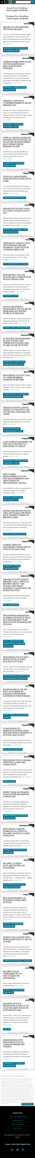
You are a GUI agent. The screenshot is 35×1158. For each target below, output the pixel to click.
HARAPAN (16, 463)
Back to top (18, 1128)
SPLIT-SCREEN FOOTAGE (9, 163)
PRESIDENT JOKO (20, 643)
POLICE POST (6, 229)
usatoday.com (28, 24)
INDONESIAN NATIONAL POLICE (10, 232)
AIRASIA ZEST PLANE (18, 124)
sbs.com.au (29, 686)
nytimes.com (29, 205)
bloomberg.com (27, 58)
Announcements (17, 1120)
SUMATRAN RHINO (8, 460)
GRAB (5, 264)
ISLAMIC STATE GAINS (8, 852)
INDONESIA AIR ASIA (14, 604)
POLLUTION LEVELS (19, 1063)
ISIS (17, 499)
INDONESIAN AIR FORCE (19, 361)
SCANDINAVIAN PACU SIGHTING (10, 197)
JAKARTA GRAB (24, 264)
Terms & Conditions (17, 1124)
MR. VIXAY (15, 295)
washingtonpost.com (26, 825)
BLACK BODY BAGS (23, 815)
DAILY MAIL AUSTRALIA (16, 960)
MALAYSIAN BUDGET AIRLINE (10, 431)
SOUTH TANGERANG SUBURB (10, 678)
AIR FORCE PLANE (27, 960)
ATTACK (25, 229)
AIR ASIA (6, 604)
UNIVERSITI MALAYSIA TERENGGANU (12, 887)
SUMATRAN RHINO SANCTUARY (20, 460)
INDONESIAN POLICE (22, 678)
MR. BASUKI (6, 327)
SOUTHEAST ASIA (7, 87)
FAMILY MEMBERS (8, 124)
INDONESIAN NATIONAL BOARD (10, 815)
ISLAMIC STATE (7, 497)
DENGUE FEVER (22, 533)
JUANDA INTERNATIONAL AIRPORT (11, 50)
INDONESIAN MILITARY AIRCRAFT (11, 364)
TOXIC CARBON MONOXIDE (9, 1065)
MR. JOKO (13, 327)
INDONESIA (17, 565)
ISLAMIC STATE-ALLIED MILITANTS (19, 849)
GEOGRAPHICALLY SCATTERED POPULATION (13, 396)
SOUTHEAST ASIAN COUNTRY (10, 394)
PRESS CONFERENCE (8, 361)
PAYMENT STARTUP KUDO (13, 264)
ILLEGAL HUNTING (21, 884)
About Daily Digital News (17, 1116)
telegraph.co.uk (28, 173)
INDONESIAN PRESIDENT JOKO (16, 641)
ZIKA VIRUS (6, 533)
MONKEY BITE (14, 533)
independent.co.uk (27, 134)
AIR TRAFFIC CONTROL (8, 48)
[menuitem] (9, 2)
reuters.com (29, 240)
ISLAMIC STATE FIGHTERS (17, 497)
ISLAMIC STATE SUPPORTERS (18, 990)
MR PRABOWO (7, 717)
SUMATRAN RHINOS (8, 463)
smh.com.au (29, 507)
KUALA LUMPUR (7, 749)
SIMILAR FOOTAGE (19, 163)
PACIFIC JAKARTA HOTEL (9, 499)
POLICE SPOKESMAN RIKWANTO (10, 675)
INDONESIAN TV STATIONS (9, 165)
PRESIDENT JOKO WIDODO (9, 643)
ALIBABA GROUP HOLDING (9, 89)
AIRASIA (16, 126)
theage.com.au (28, 894)
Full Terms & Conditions (27, 1104)
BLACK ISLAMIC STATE (8, 992)
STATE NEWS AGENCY (8, 565)
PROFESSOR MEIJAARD (8, 1063)
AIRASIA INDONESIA (8, 126)
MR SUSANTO (7, 960)
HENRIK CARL (22, 197)
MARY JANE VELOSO (8, 646)
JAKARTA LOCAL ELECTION (21, 714)
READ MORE (7, 44)
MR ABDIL (6, 714)
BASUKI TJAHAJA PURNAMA (23, 327)
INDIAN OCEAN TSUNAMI (9, 818)
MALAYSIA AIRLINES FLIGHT (21, 48)
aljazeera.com (28, 372)
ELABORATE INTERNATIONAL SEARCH (12, 428)
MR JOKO (6, 641)
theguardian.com (27, 404)
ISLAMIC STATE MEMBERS (17, 923)
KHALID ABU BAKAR (17, 749)
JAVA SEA (20, 431)
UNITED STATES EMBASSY (16, 229)
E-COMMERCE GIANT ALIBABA (19, 87)
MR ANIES (12, 714)
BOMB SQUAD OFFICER (24, 675)
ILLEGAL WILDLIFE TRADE (9, 884)
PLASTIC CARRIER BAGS (23, 394)
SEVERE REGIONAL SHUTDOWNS (11, 568)
